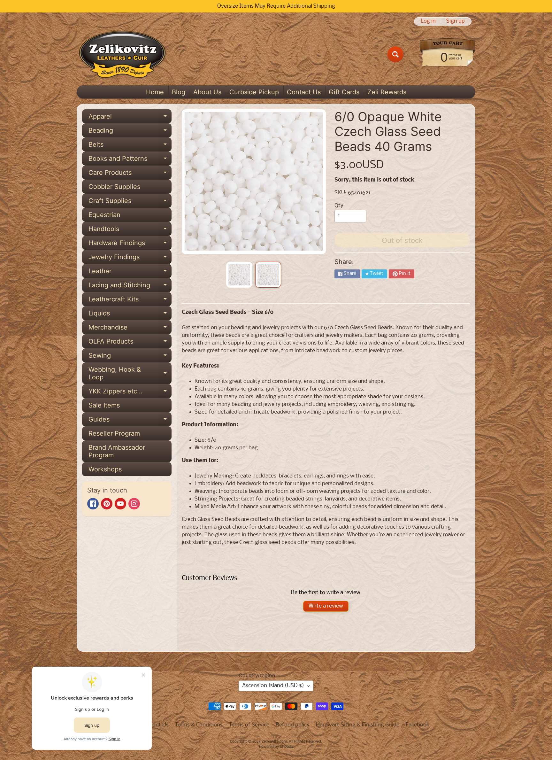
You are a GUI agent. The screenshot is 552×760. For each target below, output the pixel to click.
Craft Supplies (130, 202)
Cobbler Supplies (114, 186)
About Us (207, 92)
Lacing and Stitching (130, 286)
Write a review (326, 606)
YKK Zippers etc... (130, 392)
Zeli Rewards (386, 92)
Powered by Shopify (276, 747)
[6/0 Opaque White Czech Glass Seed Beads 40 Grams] (239, 275)
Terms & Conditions (199, 725)
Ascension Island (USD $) (273, 686)
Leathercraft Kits (130, 300)
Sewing (130, 357)
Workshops (105, 469)
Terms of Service (249, 725)
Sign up (455, 21)
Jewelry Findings (130, 258)
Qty (338, 206)
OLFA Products (130, 342)
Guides (130, 420)
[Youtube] (120, 503)
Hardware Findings (130, 244)
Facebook (418, 725)
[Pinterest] (106, 503)
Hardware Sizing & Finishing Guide (357, 725)
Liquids (130, 314)
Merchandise (130, 328)
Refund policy (293, 725)
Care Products (130, 174)
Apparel (130, 117)
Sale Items (104, 405)
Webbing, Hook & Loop (130, 374)
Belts (130, 146)
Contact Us (304, 92)
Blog (178, 92)
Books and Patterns (130, 160)
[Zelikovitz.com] (122, 54)
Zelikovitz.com (274, 742)
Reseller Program (114, 433)
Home (155, 92)
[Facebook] (93, 503)
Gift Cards (344, 92)
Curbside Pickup (254, 92)
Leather (130, 272)
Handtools (130, 230)
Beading (130, 132)
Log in (428, 21)
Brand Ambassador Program (116, 451)
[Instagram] (134, 503)
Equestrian (104, 215)
